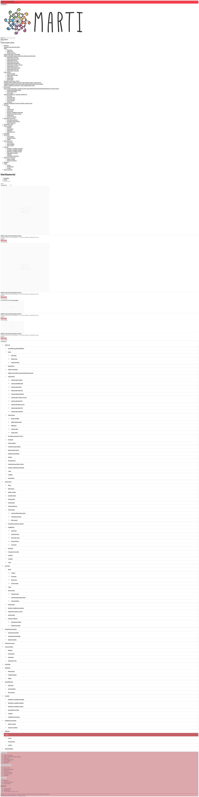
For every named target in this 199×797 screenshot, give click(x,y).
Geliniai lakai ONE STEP (13, 69)
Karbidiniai (9, 130)
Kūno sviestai (10, 145)
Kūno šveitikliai (10, 144)
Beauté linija (7, 54)
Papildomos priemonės (10, 720)
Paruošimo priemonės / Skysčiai (12, 94)
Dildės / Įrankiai (18, 88)
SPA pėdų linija (24, 84)
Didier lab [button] (6, 45)
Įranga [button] (5, 163)
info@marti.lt (7, 790)
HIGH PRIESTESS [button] (8, 141)
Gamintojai (6, 770)
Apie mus (6, 762)
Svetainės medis (8, 773)
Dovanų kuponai (8, 772)
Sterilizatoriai (10, 166)
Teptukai (26, 85)
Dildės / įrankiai (11, 159)
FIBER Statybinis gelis (12, 75)
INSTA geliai (10, 93)
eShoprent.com (21, 795)
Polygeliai (6, 82)
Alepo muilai (31, 85)
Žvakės (8, 139)
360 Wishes (7, 668)
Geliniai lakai (32, 56)
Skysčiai (18, 84)
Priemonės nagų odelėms (23, 82)
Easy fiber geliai (26, 88)
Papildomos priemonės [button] (9, 157)
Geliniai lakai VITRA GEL (13, 70)
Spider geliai (10, 79)
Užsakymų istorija (8, 782)
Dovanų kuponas (8, 169)
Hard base (13, 576)
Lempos (9, 168)
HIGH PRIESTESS (9, 682)
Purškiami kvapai (11, 138)
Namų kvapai (10, 136)
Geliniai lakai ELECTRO (12, 66)
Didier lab (7, 345)
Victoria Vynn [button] (7, 87)
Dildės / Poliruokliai (15, 54)
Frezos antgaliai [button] (8, 126)
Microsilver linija (11, 99)
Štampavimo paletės (16, 622)
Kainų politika (7, 761)
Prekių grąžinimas (8, 755)
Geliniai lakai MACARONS (13, 63)
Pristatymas (7, 758)
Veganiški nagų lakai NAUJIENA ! (12, 47)
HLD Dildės (6, 133)
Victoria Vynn (8, 481)
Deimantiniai (10, 129)
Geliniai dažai (10, 78)
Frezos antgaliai (9, 646)
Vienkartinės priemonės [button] (10, 118)
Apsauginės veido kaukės (13, 121)
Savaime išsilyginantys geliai (14, 90)
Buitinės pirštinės (11, 123)
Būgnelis (9, 127)
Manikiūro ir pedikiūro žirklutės (14, 150)
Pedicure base (14, 583)
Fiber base (9, 50)
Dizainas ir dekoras (12, 160)
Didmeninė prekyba (8, 759)
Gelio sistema (7, 72)
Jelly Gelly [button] (6, 105)
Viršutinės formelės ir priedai (14, 114)
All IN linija (9, 96)
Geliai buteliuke (15, 601)
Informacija (3, 752)
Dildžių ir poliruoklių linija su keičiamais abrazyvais (16, 56)
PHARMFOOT (23, 94)
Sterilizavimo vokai (8, 124)
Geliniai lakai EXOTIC (12, 60)
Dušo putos (10, 142)
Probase (13, 573)
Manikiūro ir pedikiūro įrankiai (14, 151)
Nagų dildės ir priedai (12, 153)
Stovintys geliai (15, 594)
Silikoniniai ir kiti (11, 132)
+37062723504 (10, 1)
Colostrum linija (11, 97)
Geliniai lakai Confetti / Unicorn (14, 65)
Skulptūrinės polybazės (10, 84)
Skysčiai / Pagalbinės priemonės (15, 112)
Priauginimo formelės (14, 103)
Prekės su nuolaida (8, 769)
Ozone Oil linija (11, 100)
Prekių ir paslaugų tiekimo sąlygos (12, 756)
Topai (22, 85)
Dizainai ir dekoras (11, 117)
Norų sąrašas (7, 783)
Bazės (5, 48)
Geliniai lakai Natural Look (13, 67)
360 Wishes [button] (7, 135)
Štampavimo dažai (15, 625)
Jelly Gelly (7, 566)
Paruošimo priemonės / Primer (11, 81)
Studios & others (11, 53)
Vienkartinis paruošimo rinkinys (35, 84)
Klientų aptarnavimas (6, 765)
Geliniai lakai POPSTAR (12, 62)
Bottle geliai (10, 88)
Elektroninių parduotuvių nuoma (9, 795)
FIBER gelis (10, 76)
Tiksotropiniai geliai (12, 91)
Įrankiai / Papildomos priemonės (12, 85)
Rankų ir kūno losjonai (35, 82)
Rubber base (10, 51)
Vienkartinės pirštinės (12, 120)
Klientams (3, 777)
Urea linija (9, 102)
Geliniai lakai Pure (47, 88)
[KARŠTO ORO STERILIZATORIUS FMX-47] (25, 291)
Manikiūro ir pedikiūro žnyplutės (15, 148)
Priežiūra (22, 103)
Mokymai (6, 162)
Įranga (6, 734)
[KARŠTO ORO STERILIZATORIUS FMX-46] (25, 234)
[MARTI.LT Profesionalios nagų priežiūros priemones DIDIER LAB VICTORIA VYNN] (44, 36)
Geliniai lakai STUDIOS (12, 57)
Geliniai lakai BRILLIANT (13, 59)
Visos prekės (15, 300)
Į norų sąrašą (4, 242)
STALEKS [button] (6, 147)
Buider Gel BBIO (11, 73)
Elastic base (14, 580)
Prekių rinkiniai (12, 82)
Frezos (8, 165)
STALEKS (7, 696)
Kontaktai (6, 775)
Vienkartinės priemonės (13, 156)
